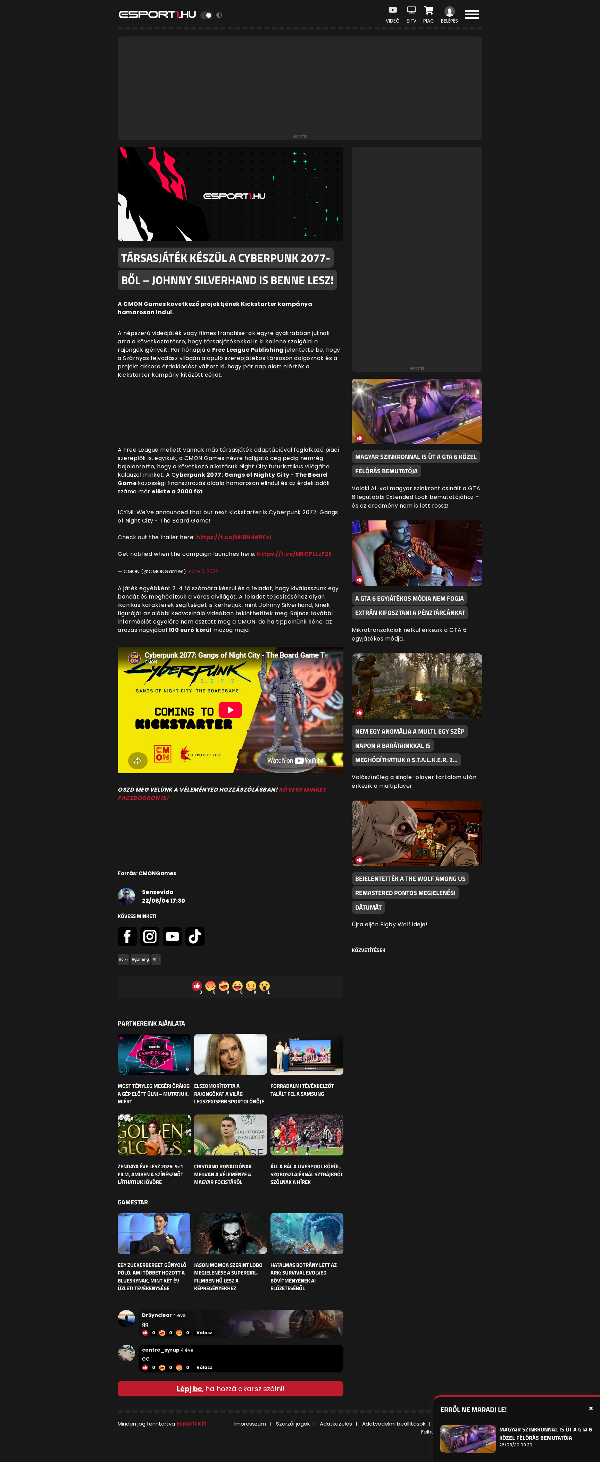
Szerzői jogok (293, 1423)
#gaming (140, 959)
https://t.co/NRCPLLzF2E (294, 554)
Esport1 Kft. (192, 1423)
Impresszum (250, 1423)
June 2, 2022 (203, 571)
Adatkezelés (336, 1423)
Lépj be (189, 1389)
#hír (156, 959)
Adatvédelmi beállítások (393, 1423)
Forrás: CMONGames (147, 873)
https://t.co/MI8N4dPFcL (234, 537)
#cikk (123, 959)
